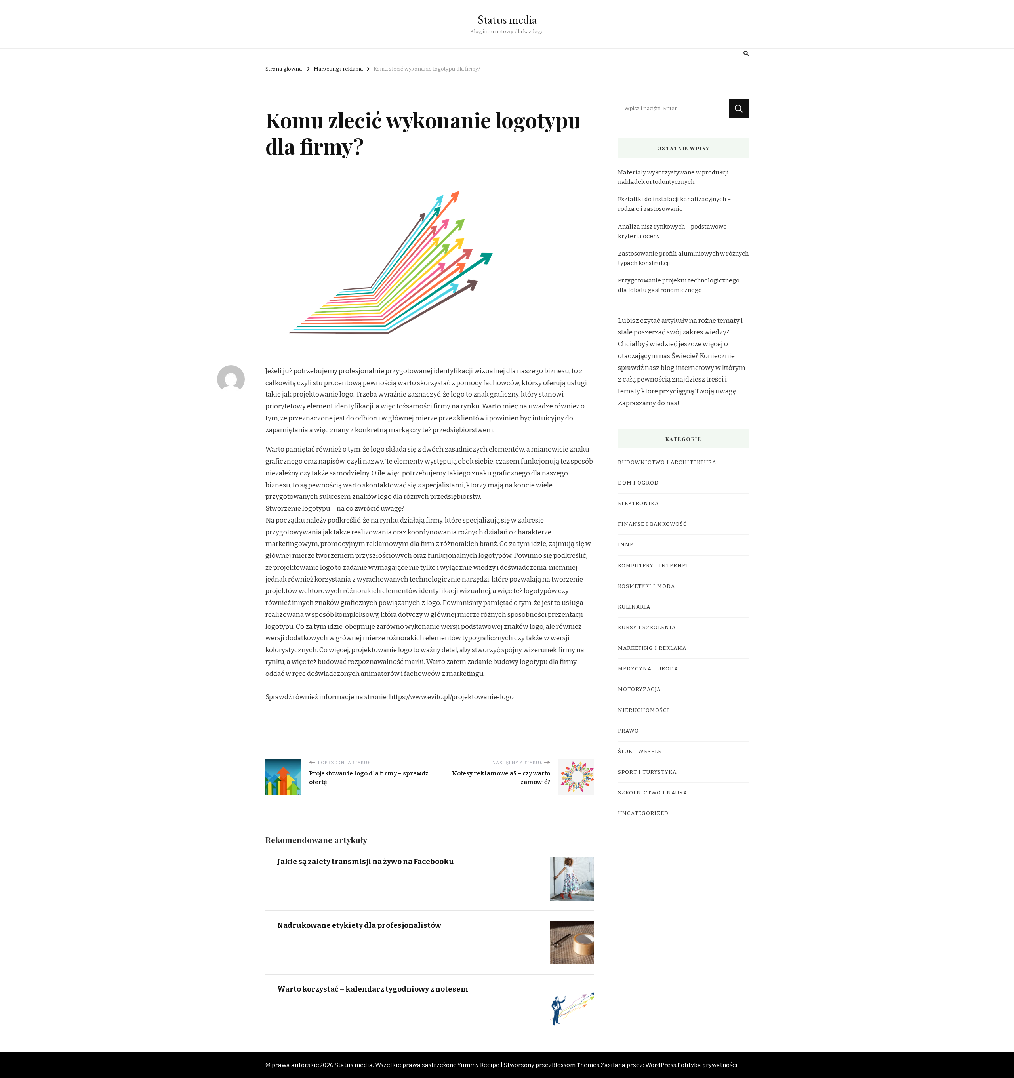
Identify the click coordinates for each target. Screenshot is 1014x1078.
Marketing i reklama (652, 648)
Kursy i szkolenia (647, 627)
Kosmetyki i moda (646, 586)
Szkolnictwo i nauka (652, 793)
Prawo (628, 731)
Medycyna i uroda (648, 669)
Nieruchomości (643, 710)
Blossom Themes (575, 1064)
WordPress (660, 1064)
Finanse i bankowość (652, 524)
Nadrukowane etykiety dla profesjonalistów (359, 925)
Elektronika (638, 503)
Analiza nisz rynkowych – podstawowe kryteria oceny (672, 231)
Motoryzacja (639, 689)
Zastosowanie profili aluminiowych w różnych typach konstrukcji (683, 258)
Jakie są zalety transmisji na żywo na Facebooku (365, 861)
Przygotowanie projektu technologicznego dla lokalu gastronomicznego (679, 285)
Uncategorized (643, 813)
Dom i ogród (638, 483)
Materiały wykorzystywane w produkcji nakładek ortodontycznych (673, 177)
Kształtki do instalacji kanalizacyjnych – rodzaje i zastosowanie (674, 204)
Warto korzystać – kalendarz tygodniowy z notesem (372, 989)
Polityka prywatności (707, 1064)
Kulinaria (634, 607)
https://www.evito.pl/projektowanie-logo (451, 697)
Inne (625, 545)
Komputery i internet (653, 566)
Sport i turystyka (647, 772)
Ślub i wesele (639, 751)
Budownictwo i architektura (667, 462)
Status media (507, 19)
